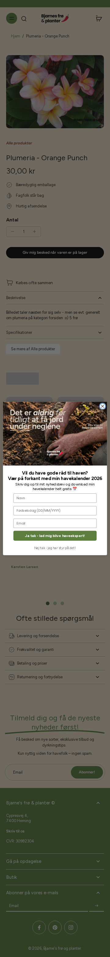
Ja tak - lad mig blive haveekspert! (55, 536)
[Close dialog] (102, 406)
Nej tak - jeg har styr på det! (55, 548)
